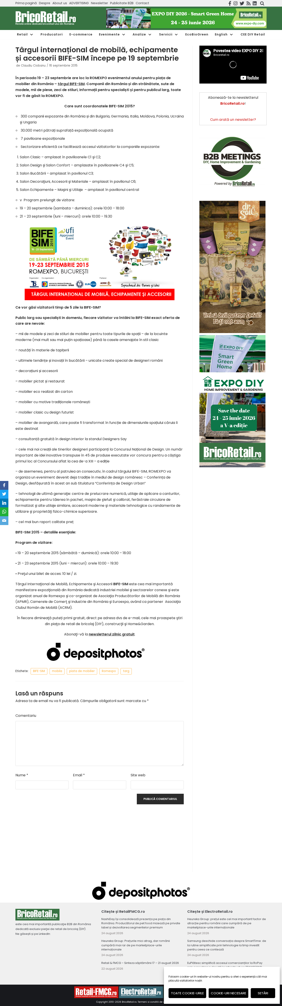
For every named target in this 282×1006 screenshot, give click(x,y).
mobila (57, 671)
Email (79, 775)
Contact (142, 3)
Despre (44, 3)
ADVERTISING (79, 3)
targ (126, 671)
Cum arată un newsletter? (233, 119)
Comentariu (25, 715)
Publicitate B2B (122, 3)
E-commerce (81, 34)
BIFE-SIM (39, 671)
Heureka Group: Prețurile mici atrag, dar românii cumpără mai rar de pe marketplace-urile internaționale (135, 945)
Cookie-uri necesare (228, 993)
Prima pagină (26, 3)
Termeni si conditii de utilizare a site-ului (161, 1002)
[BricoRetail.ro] (45, 18)
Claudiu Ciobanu (33, 65)
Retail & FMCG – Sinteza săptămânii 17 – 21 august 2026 (140, 963)
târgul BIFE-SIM (71, 83)
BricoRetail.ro (129, 1002)
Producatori (52, 34)
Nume (21, 775)
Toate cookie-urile (187, 993)
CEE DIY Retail (253, 34)
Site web (138, 775)
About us (59, 3)
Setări (263, 993)
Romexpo (109, 671)
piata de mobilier (82, 671)
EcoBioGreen (196, 34)
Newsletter (99, 3)
